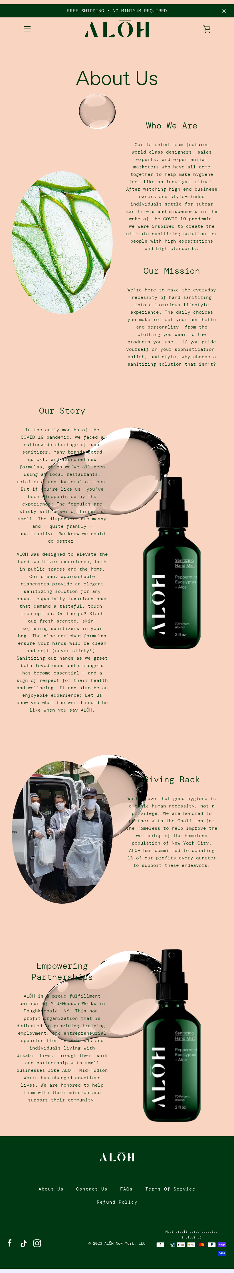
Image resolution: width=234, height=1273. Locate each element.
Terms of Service (170, 1189)
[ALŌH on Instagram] (37, 1243)
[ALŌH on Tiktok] (23, 1243)
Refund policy (117, 1202)
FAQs (126, 1189)
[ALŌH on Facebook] (10, 1243)
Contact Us (92, 1189)
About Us (51, 1189)
